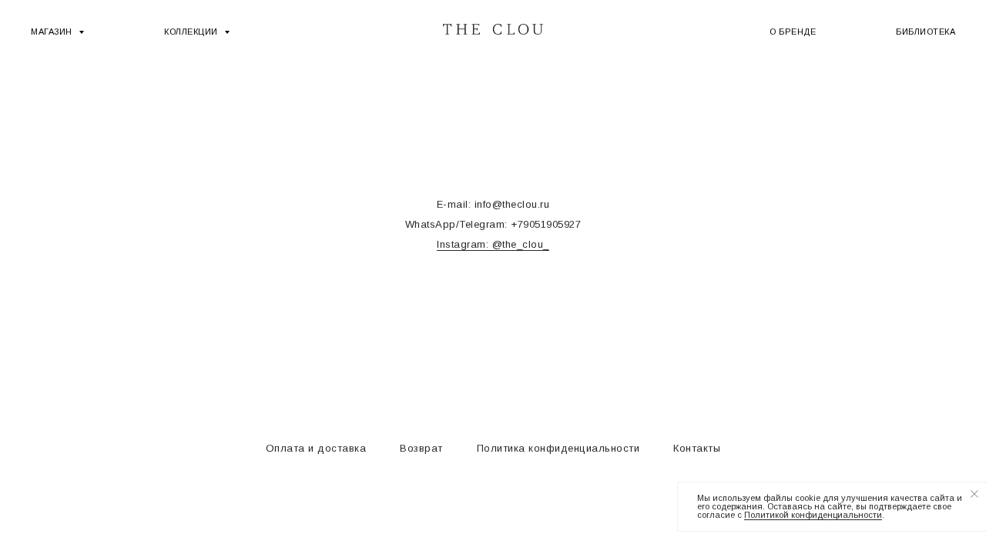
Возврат (421, 448)
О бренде (793, 31)
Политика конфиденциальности (558, 448)
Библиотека (925, 31)
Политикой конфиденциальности (813, 514)
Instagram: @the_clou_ (493, 244)
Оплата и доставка (316, 448)
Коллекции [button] (192, 31)
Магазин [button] (53, 31)
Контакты (696, 448)
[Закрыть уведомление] (974, 494)
